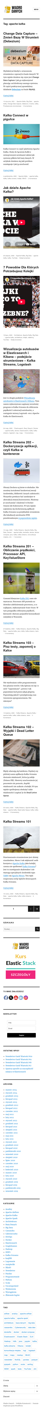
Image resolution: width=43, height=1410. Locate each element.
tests (37, 631)
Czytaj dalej (8, 95)
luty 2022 (10, 1117)
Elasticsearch (18, 428)
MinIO (24, 178)
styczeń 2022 (11, 1120)
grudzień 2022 (12, 1105)
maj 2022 (10, 1114)
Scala (8, 1283)
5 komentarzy (29, 433)
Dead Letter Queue (24, 810)
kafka (36, 104)
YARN (5, 876)
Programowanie (12, 1277)
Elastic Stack (22, 1336)
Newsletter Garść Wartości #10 (19, 1056)
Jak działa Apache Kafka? (17, 189)
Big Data (29, 101)
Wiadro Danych (8, 1403)
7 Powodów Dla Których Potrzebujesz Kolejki (21, 269)
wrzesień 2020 (12, 1154)
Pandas (9, 1274)
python (15, 1364)
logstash (12, 433)
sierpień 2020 (11, 1157)
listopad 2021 (11, 1127)
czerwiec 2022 (12, 1111)
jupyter (27, 1341)
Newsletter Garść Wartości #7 (18, 1065)
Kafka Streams (19, 530)
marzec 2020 (11, 1173)
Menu (36, 9)
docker (17, 431)
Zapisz (21, 1035)
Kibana (20, 1346)
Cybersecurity (11, 1234)
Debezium (16, 89)
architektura (18, 337)
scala (23, 1364)
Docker (35, 428)
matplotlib (10, 1264)
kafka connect (12, 178)
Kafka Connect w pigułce (15, 117)
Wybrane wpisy (9, 1391)
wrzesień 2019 (12, 1191)
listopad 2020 (11, 1148)
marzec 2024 (11, 1090)
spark (13, 1369)
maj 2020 (10, 1166)
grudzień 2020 (12, 1145)
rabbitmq (31, 337)
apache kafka (33, 176)
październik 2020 (13, 1151)
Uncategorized (12, 1286)
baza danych (21, 1323)
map (17, 433)
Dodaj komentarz (24, 258)
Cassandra (10, 1231)
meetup (20, 1355)
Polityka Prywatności (23, 1403)
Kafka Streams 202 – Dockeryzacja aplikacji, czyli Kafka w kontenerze (20, 448)
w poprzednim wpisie (27, 518)
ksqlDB (9, 1258)
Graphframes (11, 1246)
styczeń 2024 (11, 1093)
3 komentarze (27, 106)
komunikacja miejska (12, 1350)
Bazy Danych (28, 428)
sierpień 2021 (11, 1130)
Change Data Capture (14, 104)
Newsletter (10, 1270)
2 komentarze (32, 178)
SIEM (6, 1369)
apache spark (22, 1318)
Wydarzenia (11, 1289)
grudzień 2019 (12, 1182)
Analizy (9, 1209)
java (11, 535)
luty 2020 (10, 1176)
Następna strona (37, 911)
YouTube (14, 258)
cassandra (8, 1327)
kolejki (19, 178)
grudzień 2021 (12, 1123)
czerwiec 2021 (12, 1133)
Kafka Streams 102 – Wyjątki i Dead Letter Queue (18, 731)
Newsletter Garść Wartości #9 (19, 1059)
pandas (26, 1359)
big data (31, 1323)
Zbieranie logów (13, 1295)
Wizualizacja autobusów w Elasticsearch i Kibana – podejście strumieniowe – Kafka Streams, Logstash (21, 356)
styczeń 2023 (11, 1102)
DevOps (9, 1237)
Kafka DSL (24, 598)
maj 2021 (9, 1136)
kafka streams (22, 535)
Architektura (18, 335)
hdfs (14, 1341)
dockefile (26, 532)
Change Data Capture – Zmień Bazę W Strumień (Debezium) (21, 37)
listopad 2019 (11, 1185)
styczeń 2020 (11, 1179)
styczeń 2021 (11, 1142)
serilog (30, 1364)
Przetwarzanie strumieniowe (12, 106)
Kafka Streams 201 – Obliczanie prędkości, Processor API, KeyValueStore (19, 552)
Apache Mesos (18, 876)
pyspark (7, 1364)
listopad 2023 (11, 1099)
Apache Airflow (12, 1212)
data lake (31, 1327)
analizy (15, 1313)
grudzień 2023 (12, 1096)
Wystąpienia (11, 1292)
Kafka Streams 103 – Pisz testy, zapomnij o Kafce (19, 646)
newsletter (8, 1359)
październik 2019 (13, 1188)
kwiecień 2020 (12, 1169)
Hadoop (9, 1249)
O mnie (6, 1380)
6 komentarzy (14, 812)
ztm (10, 537)
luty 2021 (9, 1139)
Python (9, 1280)
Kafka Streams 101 (17, 821)
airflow (6, 1313)
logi (24, 1350)
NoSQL (18, 1359)
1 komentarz (18, 537)
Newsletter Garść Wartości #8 (18, 1062)
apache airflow (26, 1313)
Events (31, 104)
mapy (21, 433)
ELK (31, 1336)
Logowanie (10, 1261)
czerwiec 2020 (12, 1163)
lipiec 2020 (10, 1160)
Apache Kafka (21, 101)
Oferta (5, 1385)
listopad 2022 (11, 1108)
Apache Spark (11, 1218)
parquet (34, 1359)
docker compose (28, 1332)
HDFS (8, 1252)
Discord (6, 1396)
